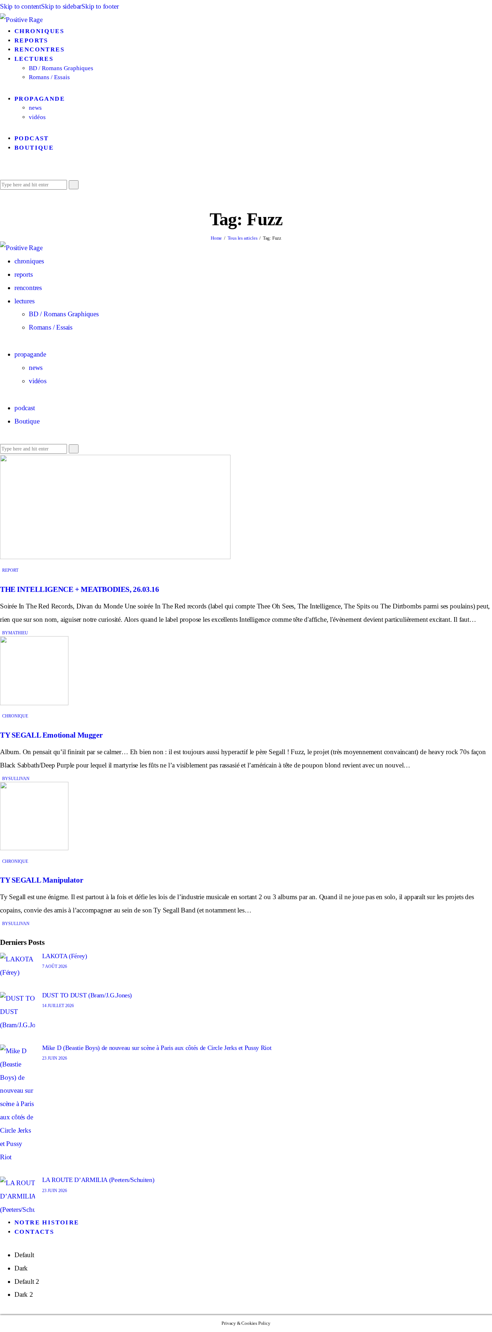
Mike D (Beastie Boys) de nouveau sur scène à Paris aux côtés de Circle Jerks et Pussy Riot (157, 1047)
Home (216, 238)
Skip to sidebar (61, 6)
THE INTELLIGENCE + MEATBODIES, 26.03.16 (79, 589)
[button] (2, 171)
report (10, 570)
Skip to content (20, 6)
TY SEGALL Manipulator (41, 880)
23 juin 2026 (54, 1058)
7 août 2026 (54, 966)
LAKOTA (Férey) (64, 956)
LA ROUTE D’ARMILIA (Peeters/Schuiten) (98, 1179)
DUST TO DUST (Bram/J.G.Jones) (87, 995)
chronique (15, 716)
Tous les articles (243, 238)
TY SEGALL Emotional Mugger (51, 735)
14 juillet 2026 (58, 1005)
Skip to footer (99, 6)
